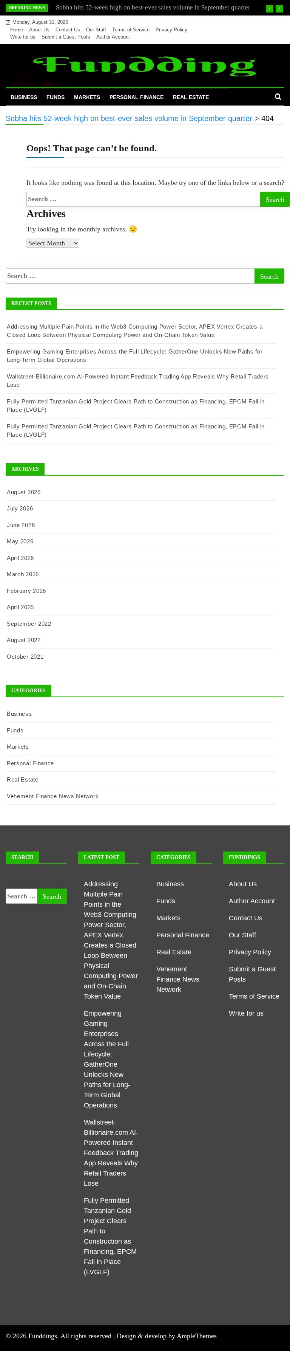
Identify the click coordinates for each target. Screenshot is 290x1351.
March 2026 (23, 574)
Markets (87, 97)
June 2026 (21, 525)
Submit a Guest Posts (66, 37)
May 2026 (20, 541)
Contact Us (68, 30)
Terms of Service (131, 30)
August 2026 (24, 492)
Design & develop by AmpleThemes (167, 1336)
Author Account (113, 37)
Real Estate (191, 97)
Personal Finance (137, 97)
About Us (39, 30)
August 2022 (24, 640)
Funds (55, 97)
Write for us (22, 37)
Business (24, 97)
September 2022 (29, 623)
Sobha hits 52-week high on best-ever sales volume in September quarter (153, 7)
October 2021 (25, 656)
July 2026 (20, 508)
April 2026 (20, 558)
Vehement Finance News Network (53, 796)
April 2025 (20, 607)
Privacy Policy (171, 30)
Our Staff (96, 30)
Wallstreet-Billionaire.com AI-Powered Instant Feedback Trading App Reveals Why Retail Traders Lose (111, 1152)
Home (16, 30)
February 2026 (26, 591)
